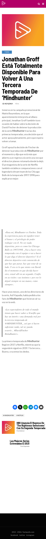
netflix (20, 415)
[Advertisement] (23, 206)
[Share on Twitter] (20, 407)
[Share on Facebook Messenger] (36, 407)
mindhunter (9, 415)
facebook (14, 535)
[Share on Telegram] (30, 407)
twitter (22, 535)
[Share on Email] (41, 407)
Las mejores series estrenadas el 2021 (19, 443)
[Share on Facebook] (15, 407)
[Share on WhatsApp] (25, 407)
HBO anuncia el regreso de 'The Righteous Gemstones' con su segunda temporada (31, 427)
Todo (6, 52)
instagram (30, 535)
